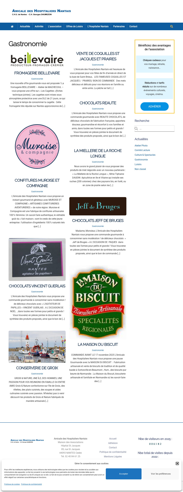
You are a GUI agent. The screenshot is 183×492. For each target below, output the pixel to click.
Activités (39, 26)
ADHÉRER (154, 106)
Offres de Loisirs (74, 26)
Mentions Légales (113, 456)
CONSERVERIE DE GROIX (37, 368)
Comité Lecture (142, 150)
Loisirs (138, 164)
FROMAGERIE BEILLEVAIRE (37, 73)
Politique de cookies (12, 484)
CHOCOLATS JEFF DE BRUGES (97, 220)
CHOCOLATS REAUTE (98, 103)
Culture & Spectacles (145, 155)
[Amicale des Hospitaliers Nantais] (42, 16)
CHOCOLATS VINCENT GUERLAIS (37, 286)
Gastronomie (37, 79)
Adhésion (113, 443)
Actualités (25, 26)
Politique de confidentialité (31, 484)
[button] (177, 463)
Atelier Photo (141, 145)
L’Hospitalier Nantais (98, 26)
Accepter (123, 474)
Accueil (113, 438)
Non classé (140, 169)
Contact (133, 26)
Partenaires (119, 26)
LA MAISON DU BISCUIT (98, 344)
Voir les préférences (161, 474)
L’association (54, 26)
